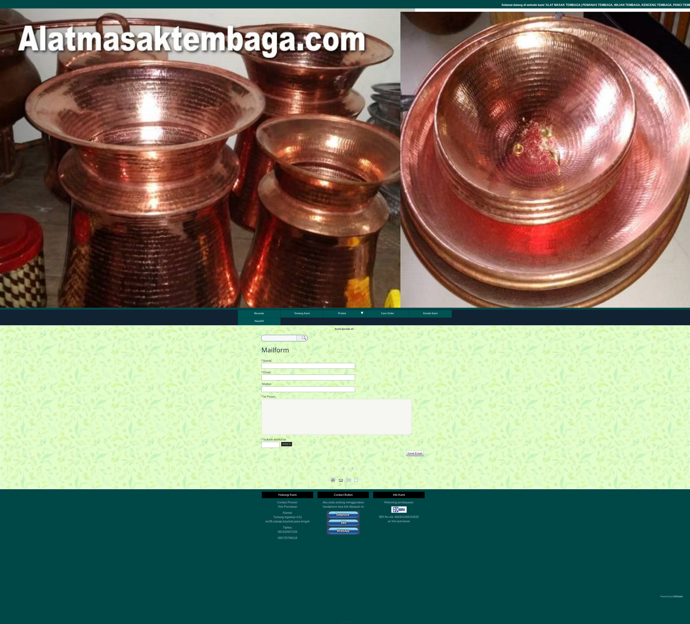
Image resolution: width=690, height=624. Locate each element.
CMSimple (678, 596)
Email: (266, 372)
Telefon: (266, 384)
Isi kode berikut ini (273, 439)
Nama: (266, 360)
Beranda (259, 313)
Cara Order (387, 313)
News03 (259, 321)
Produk (342, 313)
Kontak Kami (430, 313)
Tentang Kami (302, 313)
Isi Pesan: (268, 396)
